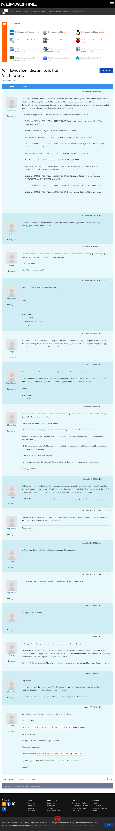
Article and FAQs (79, 803)
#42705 (108, 707)
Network (30, 808)
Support (50, 808)
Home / (13, 12)
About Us (96, 803)
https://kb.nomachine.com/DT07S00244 (37, 270)
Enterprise (31, 805)
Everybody (31, 803)
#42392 (108, 674)
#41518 (108, 215)
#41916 (108, 479)
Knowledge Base (79, 808)
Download (31, 810)
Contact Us (97, 805)
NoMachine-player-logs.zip (35, 531)
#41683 (108, 333)
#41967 (108, 543)
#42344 (108, 605)
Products (51, 805)
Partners (75, 810)
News (94, 810)
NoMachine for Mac (38, 12)
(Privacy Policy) (37, 825)
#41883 (108, 407)
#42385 (108, 637)
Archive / (27, 12)
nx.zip (27, 325)
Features (51, 803)
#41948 (108, 510)
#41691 (108, 365)
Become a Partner (99, 808)
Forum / (19, 12)
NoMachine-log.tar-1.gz (34, 321)
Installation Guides (80, 805)
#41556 (108, 247)
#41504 (108, 92)
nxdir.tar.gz (29, 317)
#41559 (108, 280)
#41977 (108, 574)
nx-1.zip (28, 398)
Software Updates (54, 810)
